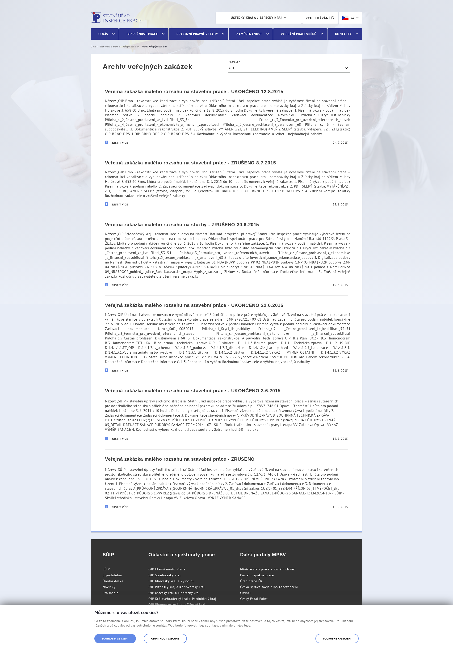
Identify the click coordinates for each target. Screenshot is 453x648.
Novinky (109, 587)
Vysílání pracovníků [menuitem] (299, 34)
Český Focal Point (254, 599)
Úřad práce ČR (251, 581)
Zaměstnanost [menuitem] (249, 34)
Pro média (110, 593)
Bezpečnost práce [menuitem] (142, 34)
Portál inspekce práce (257, 575)
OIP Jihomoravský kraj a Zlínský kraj (176, 604)
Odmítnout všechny (165, 638)
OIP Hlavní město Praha (166, 569)
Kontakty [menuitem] (343, 34)
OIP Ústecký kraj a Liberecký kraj (174, 593)
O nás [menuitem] (103, 34)
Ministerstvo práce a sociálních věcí (268, 569)
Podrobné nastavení (337, 638)
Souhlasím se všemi (115, 638)
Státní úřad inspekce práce (116, 18)
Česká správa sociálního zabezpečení (269, 587)
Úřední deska (113, 581)
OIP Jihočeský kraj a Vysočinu (171, 581)
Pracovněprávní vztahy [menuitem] (197, 34)
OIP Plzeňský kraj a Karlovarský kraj (176, 587)
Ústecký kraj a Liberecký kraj (256, 18)
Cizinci (245, 593)
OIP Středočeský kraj (164, 575)
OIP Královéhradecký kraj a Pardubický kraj (182, 599)
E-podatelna (112, 575)
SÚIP (106, 569)
